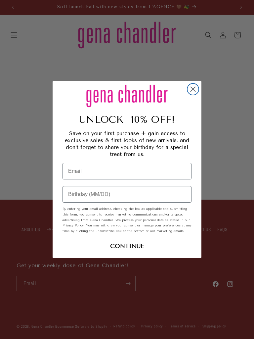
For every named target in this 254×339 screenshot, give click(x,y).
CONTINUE (127, 246)
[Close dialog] (193, 89)
